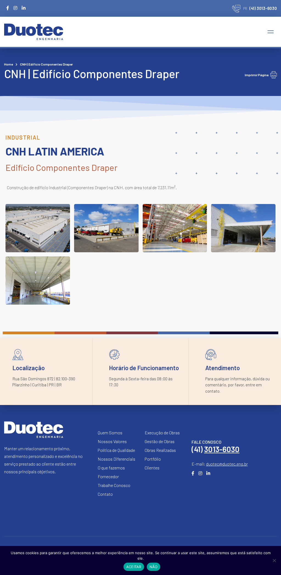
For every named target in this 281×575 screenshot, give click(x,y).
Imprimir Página (257, 75)
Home (8, 64)
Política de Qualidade (116, 450)
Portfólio (153, 458)
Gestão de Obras (160, 441)
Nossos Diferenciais (116, 458)
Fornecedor (108, 476)
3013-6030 (222, 449)
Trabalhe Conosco (114, 485)
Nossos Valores (112, 441)
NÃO (154, 567)
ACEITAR (133, 567)
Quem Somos (110, 432)
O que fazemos (111, 467)
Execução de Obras (162, 432)
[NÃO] (274, 560)
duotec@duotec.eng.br (227, 463)
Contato (105, 494)
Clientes (152, 467)
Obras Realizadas (160, 450)
